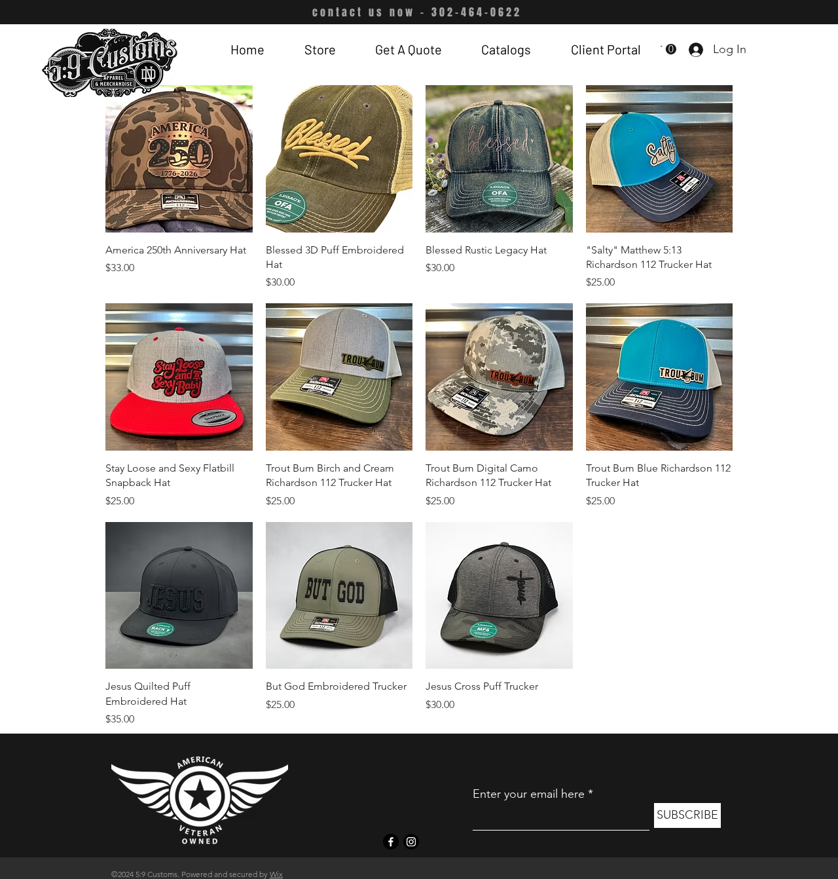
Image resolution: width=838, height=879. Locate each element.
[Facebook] (391, 842)
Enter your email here (529, 794)
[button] (319, 49)
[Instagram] (411, 842)
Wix (276, 874)
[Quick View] (179, 159)
